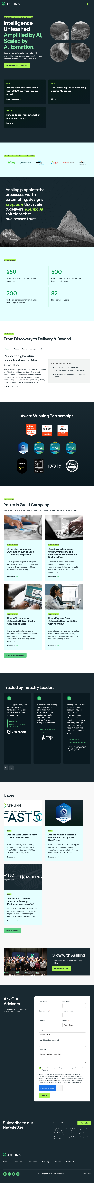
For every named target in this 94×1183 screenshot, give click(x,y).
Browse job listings (61, 968)
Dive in (54, 99)
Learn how (10, 123)
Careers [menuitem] (58, 1162)
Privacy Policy (87, 1173)
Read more (11, 576)
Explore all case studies (15, 655)
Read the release (12, 99)
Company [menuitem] (45, 1162)
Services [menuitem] (6, 1162)
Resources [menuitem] (33, 1162)
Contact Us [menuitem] (70, 1162)
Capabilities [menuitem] (19, 1162)
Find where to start (11, 387)
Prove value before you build (17, 65)
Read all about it (12, 930)
